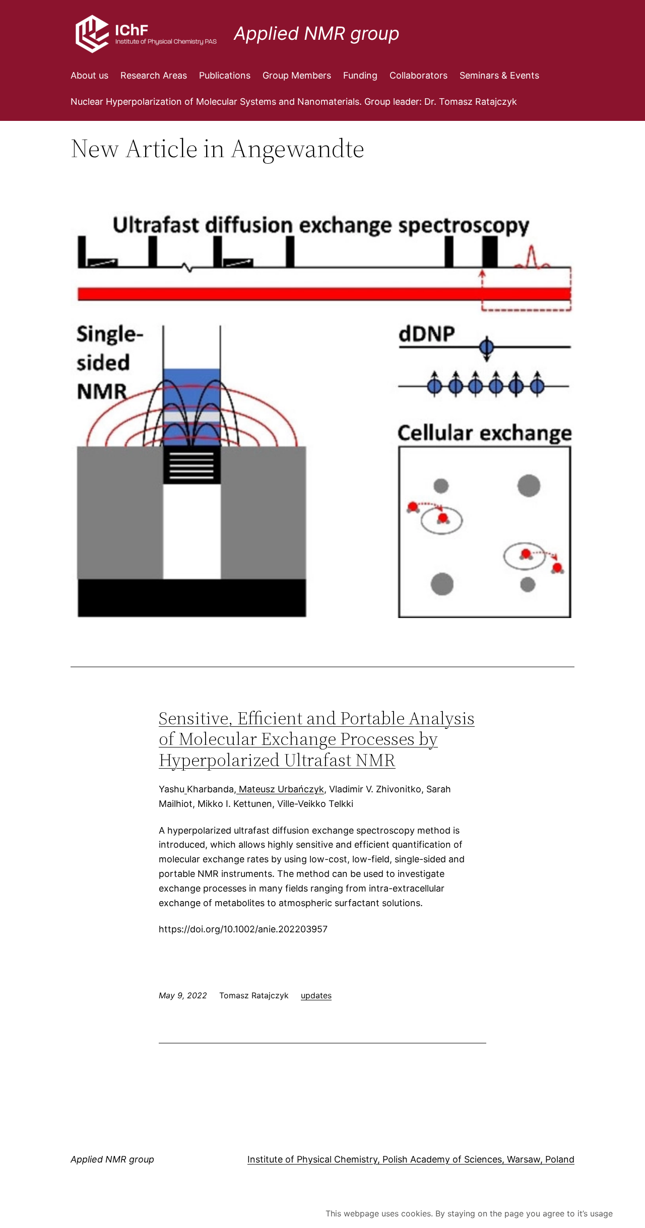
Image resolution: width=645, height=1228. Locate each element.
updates (316, 995)
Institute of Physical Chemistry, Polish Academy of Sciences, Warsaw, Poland (410, 1159)
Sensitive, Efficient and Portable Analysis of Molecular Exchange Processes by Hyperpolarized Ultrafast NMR (317, 739)
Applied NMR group (317, 33)
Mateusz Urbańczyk (280, 789)
